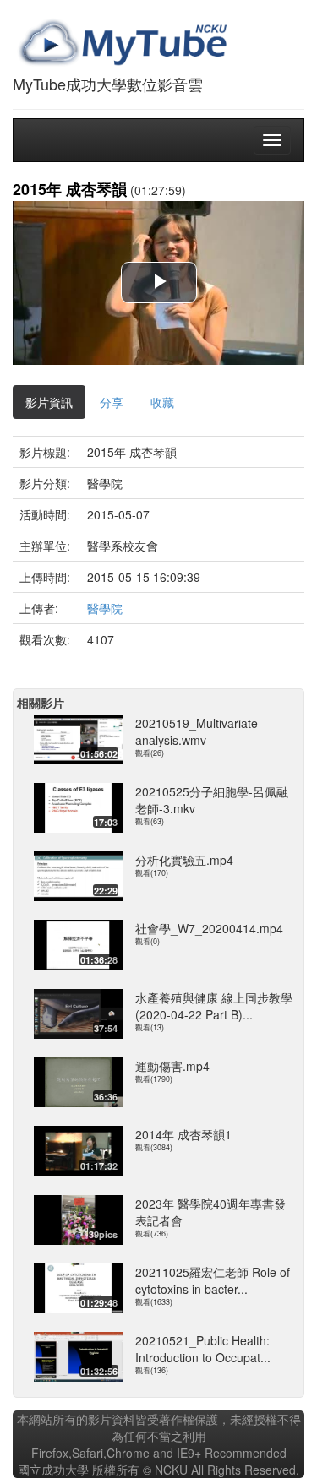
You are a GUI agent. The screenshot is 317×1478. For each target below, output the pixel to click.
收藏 (162, 402)
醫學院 (105, 608)
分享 (111, 402)
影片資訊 (49, 402)
